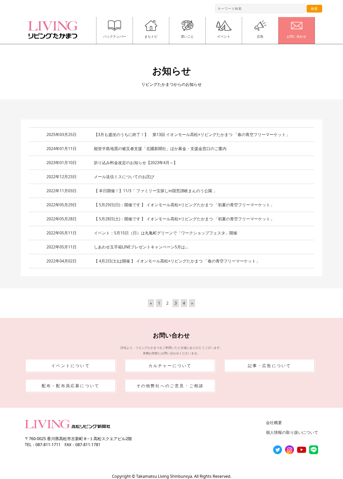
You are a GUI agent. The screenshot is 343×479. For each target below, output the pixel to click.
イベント (223, 36)
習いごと (187, 36)
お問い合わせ (296, 36)
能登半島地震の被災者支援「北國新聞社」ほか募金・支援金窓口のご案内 (160, 148)
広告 (260, 36)
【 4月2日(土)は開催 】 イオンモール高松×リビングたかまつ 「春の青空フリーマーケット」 (177, 261)
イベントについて (70, 365)
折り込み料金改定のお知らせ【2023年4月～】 (136, 162)
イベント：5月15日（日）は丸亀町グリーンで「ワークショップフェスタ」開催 (165, 233)
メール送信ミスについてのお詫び (124, 176)
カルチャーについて (170, 365)
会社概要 (274, 422)
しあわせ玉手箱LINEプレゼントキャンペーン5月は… (141, 247)
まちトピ (150, 36)
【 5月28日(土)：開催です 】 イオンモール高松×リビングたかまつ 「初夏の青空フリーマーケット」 (184, 219)
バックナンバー (114, 36)
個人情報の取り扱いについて (292, 432)
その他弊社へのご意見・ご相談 (170, 385)
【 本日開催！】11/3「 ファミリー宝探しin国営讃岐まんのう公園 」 (155, 190)
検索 (314, 8)
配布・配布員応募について (70, 385)
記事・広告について (269, 365)
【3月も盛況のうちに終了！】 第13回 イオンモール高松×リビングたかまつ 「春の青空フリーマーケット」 (192, 134)
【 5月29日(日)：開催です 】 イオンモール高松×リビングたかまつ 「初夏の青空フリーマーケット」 (184, 205)
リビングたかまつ (54, 30)
